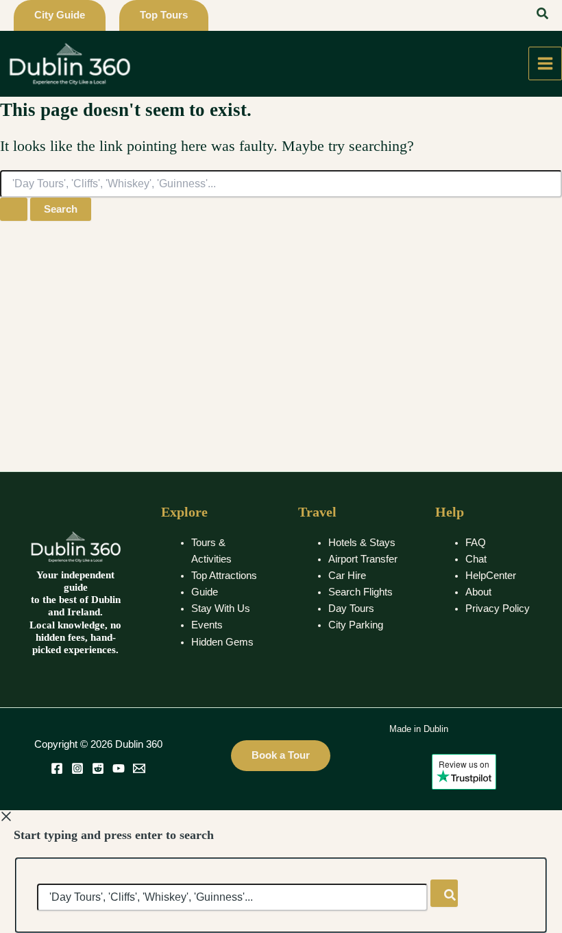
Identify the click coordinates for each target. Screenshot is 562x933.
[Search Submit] (13, 210)
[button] (60, 15)
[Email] (139, 768)
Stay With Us (220, 608)
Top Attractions (224, 575)
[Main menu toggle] (545, 63)
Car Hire (347, 575)
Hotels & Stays (361, 542)
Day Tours (351, 608)
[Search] (444, 893)
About (478, 592)
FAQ (475, 542)
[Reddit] (98, 768)
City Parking (355, 624)
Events (207, 624)
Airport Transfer (363, 559)
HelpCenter (490, 575)
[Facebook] (57, 768)
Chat (476, 559)
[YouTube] (118, 768)
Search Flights (360, 592)
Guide (204, 592)
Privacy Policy (497, 608)
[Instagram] (77, 768)
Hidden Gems (222, 642)
